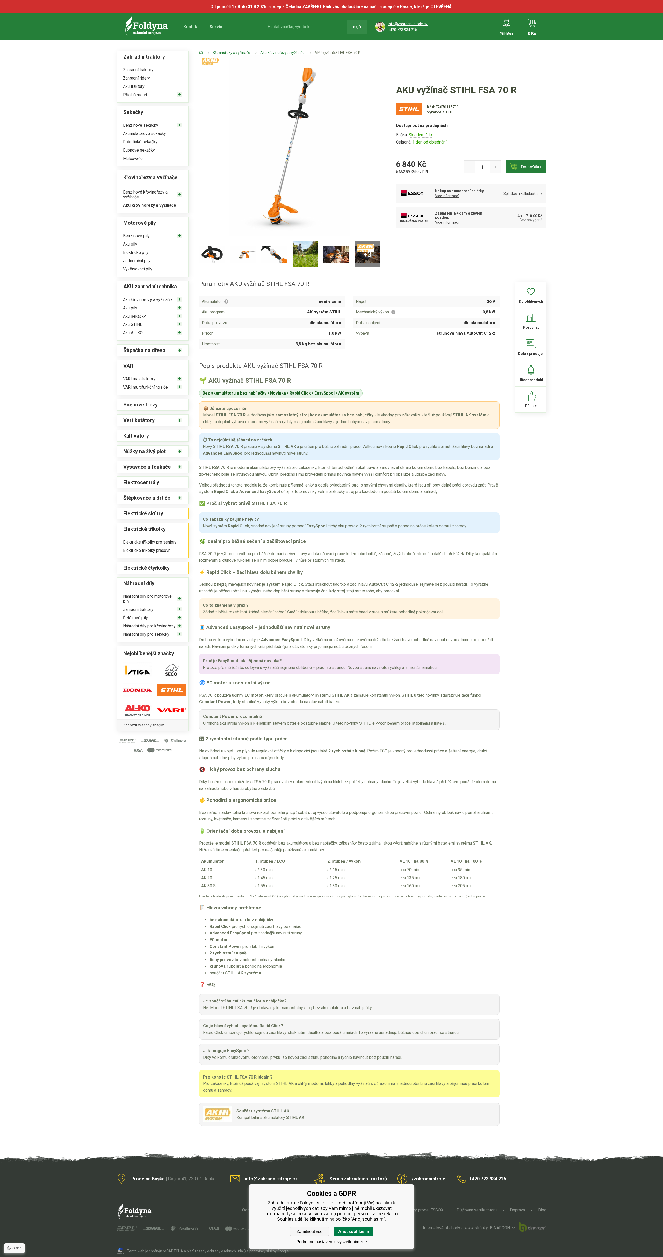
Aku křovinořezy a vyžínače (282, 53)
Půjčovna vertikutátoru (477, 1210)
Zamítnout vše (309, 1231)
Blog (542, 1210)
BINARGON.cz (502, 1227)
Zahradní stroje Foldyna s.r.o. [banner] (147, 26)
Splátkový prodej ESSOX (421, 1210)
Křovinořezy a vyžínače (231, 53)
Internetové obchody (441, 1227)
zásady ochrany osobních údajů (220, 1251)
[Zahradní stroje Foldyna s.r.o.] (206, 52)
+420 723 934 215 (402, 30)
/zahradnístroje (428, 1178)
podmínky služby (263, 1251)
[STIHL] (409, 114)
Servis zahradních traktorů (358, 1178)
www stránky (476, 1227)
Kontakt (191, 26)
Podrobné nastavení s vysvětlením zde (331, 1242)
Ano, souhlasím (353, 1231)
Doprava (517, 1210)
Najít (357, 27)
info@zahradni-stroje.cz (408, 24)
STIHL (448, 112)
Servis (216, 26)
